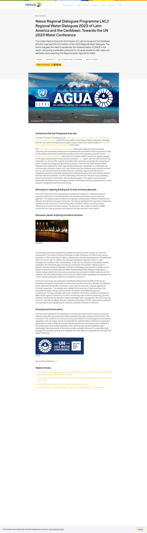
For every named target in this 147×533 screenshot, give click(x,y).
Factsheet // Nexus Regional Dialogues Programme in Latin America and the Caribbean (71, 387)
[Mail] (60, 65)
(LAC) (80, 159)
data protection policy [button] (56, 529)
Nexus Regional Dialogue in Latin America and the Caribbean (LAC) (63, 384)
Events (86, 5)
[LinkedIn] (54, 65)
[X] (52, 65)
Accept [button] (140, 529)
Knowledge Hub (68, 5)
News (79, 5)
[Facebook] (57, 65)
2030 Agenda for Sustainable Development (56, 149)
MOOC (103, 5)
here (56, 361)
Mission (95, 5)
